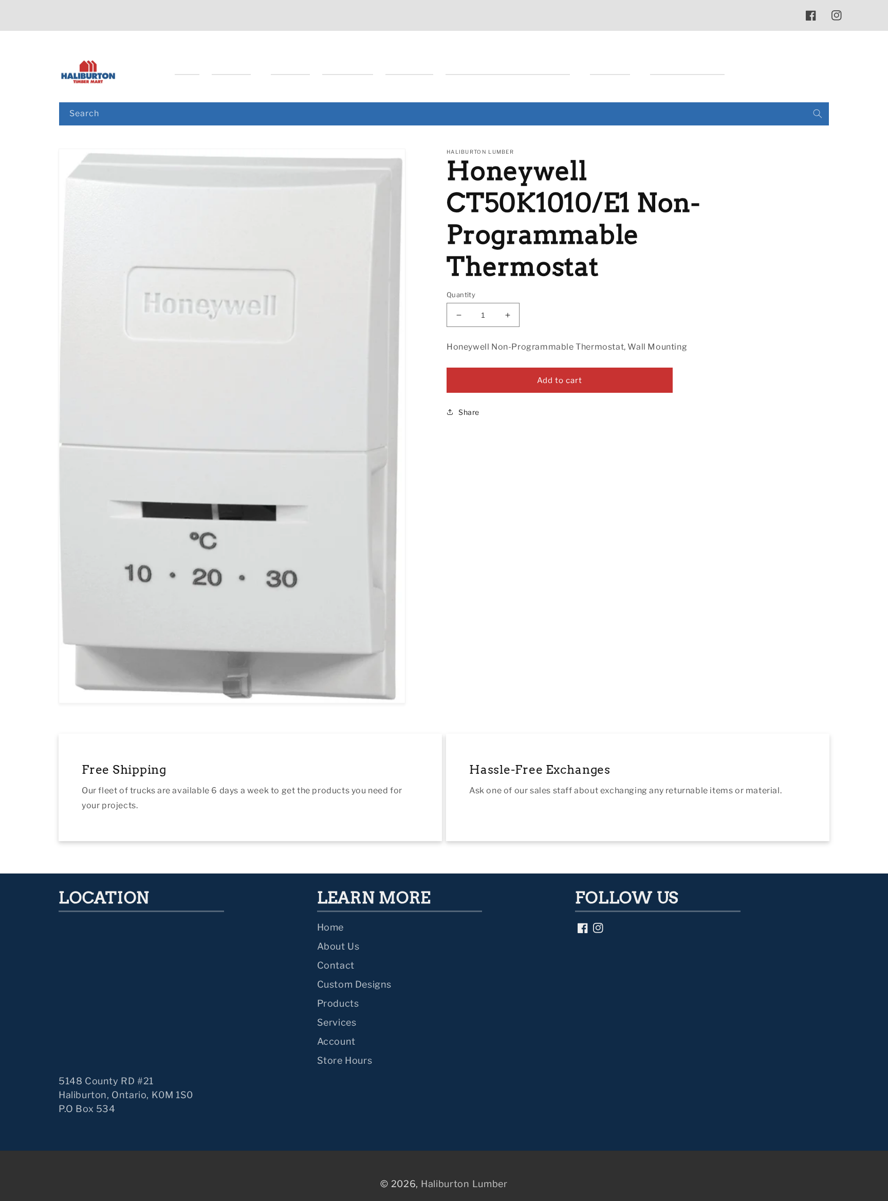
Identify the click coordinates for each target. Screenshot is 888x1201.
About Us (338, 946)
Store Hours (345, 1060)
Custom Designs (354, 984)
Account (336, 1041)
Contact (336, 965)
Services (337, 1022)
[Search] (817, 113)
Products (338, 1003)
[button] (235, 66)
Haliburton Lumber (464, 1183)
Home (330, 927)
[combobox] (444, 113)
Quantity (461, 294)
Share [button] (468, 412)
